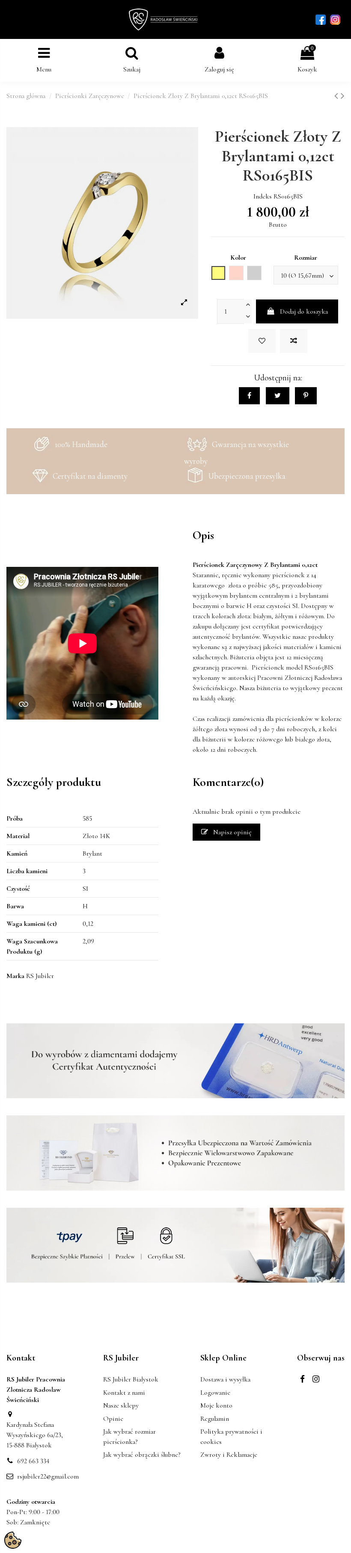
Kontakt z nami (124, 1392)
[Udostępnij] (249, 395)
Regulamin (214, 1418)
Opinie (113, 1418)
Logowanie (215, 1392)
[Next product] (343, 96)
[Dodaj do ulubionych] (262, 341)
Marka (15, 976)
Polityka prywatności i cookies (231, 1436)
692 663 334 (33, 1461)
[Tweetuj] (277, 395)
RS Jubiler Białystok (130, 1379)
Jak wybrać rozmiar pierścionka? (129, 1436)
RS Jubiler (40, 976)
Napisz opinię (231, 832)
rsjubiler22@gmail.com (48, 1476)
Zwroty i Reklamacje (228, 1454)
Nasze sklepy (121, 1405)
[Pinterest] (306, 395)
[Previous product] (337, 96)
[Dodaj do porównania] (293, 341)
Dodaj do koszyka (304, 311)
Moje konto (216, 1405)
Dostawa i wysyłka (225, 1379)
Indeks (262, 196)
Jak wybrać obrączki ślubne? (141, 1454)
